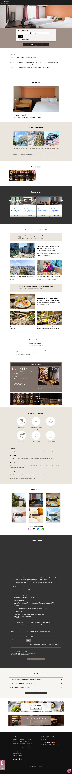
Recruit (42, 737)
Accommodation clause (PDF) (36, 658)
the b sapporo (15, 739)
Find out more (36, 401)
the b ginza (29, 739)
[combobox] (50, 1)
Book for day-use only (25, 39)
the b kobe (21, 747)
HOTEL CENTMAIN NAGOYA (18, 755)
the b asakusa (22, 739)
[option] (47, 1)
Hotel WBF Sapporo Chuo (17, 762)
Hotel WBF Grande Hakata (40, 762)
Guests (33, 30)
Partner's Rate (29, 44)
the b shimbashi (29, 741)
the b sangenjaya (15, 745)
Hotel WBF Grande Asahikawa (28, 762)
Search (20, 36)
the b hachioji (22, 745)
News (41, 736)
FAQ (44, 736)
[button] (69, 2)
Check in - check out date (23, 30)
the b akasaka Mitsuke (23, 741)
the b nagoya (14, 747)
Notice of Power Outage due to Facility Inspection (26, 57)
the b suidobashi (22, 743)
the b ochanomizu (15, 743)
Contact (28, 640)
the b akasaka (15, 741)
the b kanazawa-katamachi (31, 745)
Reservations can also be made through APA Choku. (50, 744)
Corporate (42, 44)
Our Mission (48, 736)
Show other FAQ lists (36, 692)
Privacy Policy (46, 737)
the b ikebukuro (29, 743)
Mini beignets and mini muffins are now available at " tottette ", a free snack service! (33, 67)
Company (55, 736)
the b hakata (29, 747)
